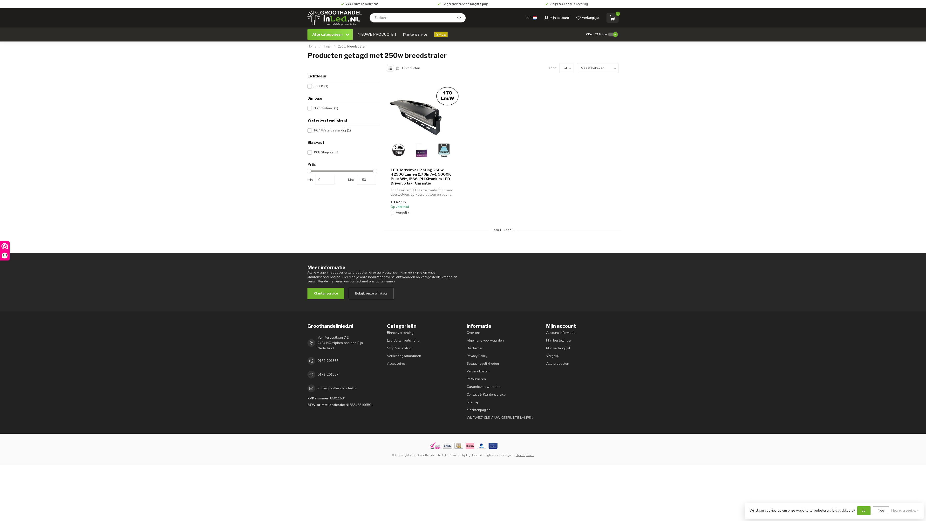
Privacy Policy (477, 356)
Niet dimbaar (325, 108)
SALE (441, 34)
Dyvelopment (525, 455)
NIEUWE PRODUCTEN (377, 34)
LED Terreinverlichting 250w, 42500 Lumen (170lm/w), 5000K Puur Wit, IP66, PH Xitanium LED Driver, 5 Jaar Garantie (421, 176)
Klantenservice (415, 34)
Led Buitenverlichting (403, 340)
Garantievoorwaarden (483, 386)
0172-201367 (328, 360)
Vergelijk (402, 212)
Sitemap (473, 402)
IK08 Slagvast (326, 152)
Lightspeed (474, 455)
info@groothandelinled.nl (337, 388)
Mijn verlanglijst (558, 348)
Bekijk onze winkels (371, 293)
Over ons (474, 332)
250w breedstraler (352, 46)
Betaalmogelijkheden (483, 363)
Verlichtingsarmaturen (404, 356)
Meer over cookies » (905, 510)
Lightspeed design (498, 455)
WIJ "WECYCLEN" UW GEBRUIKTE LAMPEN (500, 417)
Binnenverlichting (400, 332)
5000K (320, 86)
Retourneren (476, 379)
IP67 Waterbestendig (332, 130)
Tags (327, 46)
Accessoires (396, 363)
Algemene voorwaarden (485, 340)
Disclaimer (475, 348)
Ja (863, 510)
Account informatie (560, 332)
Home (311, 46)
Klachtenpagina (478, 410)
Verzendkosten (478, 371)
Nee (881, 510)
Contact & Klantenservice (486, 394)
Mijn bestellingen (559, 340)
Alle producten (557, 363)
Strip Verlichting (399, 348)
